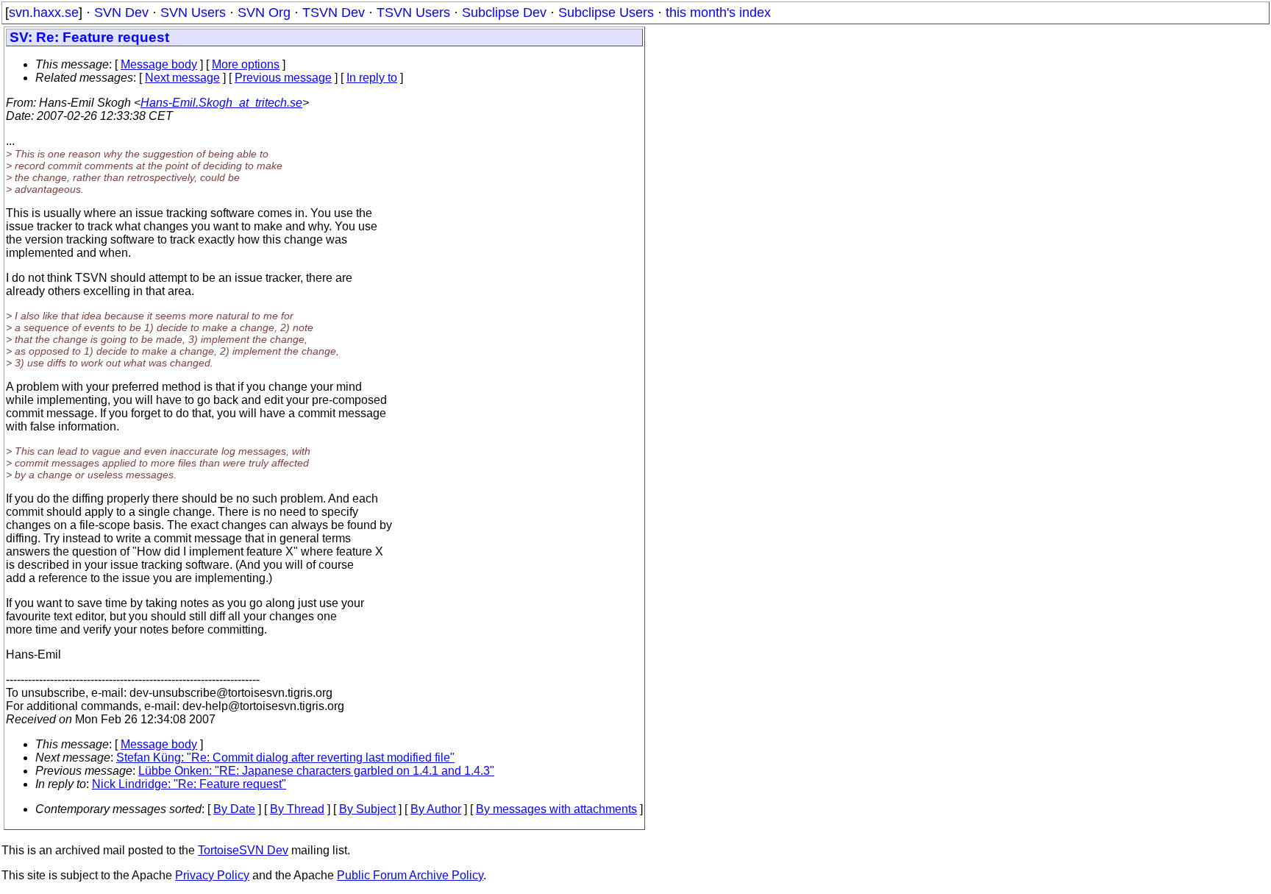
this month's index (718, 12)
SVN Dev (121, 12)
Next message (182, 77)
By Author (435, 809)
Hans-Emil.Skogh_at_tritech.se (221, 102)
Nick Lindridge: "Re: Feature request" (189, 784)
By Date (234, 809)
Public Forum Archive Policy (410, 875)
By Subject (367, 809)
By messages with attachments (556, 809)
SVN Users (193, 12)
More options (246, 64)
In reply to (371, 77)
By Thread (297, 809)
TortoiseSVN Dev (243, 850)
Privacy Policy (212, 875)
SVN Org (264, 12)
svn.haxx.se (44, 12)
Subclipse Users (606, 12)
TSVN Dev (333, 12)
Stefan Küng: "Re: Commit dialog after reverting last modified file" (285, 757)
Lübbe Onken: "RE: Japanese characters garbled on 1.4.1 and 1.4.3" (316, 770)
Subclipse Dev (504, 12)
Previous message (283, 77)
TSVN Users (413, 12)
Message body (159, 64)
